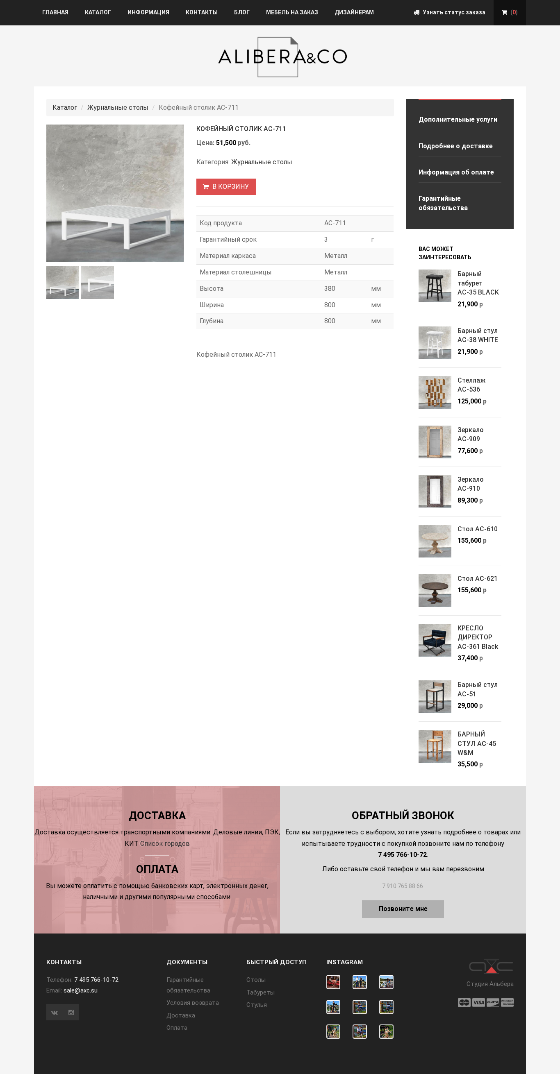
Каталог (98, 12)
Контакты (202, 12)
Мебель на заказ (292, 12)
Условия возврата (192, 1002)
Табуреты (260, 992)
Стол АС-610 (478, 529)
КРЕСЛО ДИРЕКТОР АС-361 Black (478, 637)
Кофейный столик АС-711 (241, 129)
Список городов (165, 843)
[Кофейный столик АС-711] (115, 193)
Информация (148, 12)
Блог (242, 12)
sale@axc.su (81, 990)
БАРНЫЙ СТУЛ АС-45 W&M (477, 743)
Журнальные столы (117, 107)
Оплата (176, 1027)
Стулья (256, 1004)
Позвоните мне (403, 909)
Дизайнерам (354, 12)
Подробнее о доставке (456, 146)
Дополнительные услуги (458, 119)
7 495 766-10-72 (96, 979)
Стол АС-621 (478, 578)
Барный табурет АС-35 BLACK (478, 283)
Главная (55, 12)
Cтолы (256, 979)
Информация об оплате (456, 172)
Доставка (180, 1015)
